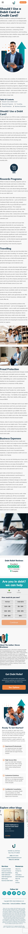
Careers (17, 882)
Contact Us (18, 871)
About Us (17, 869)
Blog (16, 872)
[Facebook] (14, 893)
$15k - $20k (21, 611)
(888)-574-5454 (14, 855)
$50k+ (20, 615)
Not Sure (7, 601)
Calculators (18, 874)
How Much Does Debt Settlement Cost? (13, 811)
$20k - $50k (7, 615)
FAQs (16, 880)
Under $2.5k (20, 601)
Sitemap (23, 903)
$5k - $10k (20, 606)
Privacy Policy (5, 903)
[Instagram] (4, 893)
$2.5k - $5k (7, 606)
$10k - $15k (7, 611)
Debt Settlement (6, 874)
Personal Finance (6, 871)
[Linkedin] (24, 893)
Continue (14, 622)
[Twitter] (9, 893)
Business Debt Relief (7, 880)
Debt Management (7, 876)
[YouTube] (19, 893)
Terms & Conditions (15, 903)
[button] (23, 2)
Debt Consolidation (7, 872)
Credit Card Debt (6, 869)
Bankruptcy (5, 878)
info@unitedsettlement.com (14, 857)
